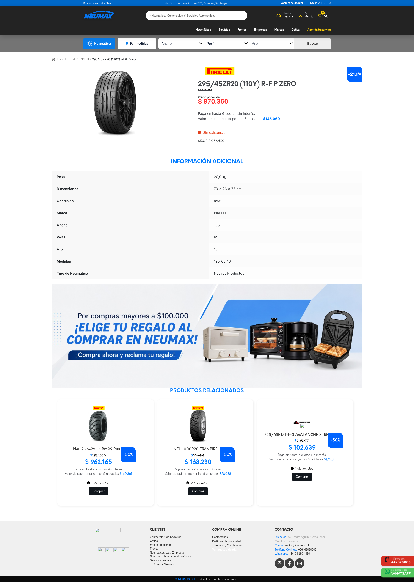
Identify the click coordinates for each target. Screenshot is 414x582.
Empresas (260, 29)
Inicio (60, 59)
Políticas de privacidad (226, 541)
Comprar (99, 491)
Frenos (242, 29)
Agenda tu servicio (319, 29)
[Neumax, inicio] (99, 15)
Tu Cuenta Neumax (162, 564)
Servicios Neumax (161, 560)
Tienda (72, 59)
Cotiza (296, 29)
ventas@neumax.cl (292, 3)
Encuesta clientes (161, 544)
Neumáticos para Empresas (167, 552)
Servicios (224, 29)
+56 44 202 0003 (319, 3)
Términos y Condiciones (227, 545)
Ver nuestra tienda (224, 549)
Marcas (279, 29)
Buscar (312, 43)
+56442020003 (307, 549)
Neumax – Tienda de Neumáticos (170, 556)
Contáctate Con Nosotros (165, 537)
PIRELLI (84, 59)
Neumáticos (203, 29)
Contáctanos (220, 537)
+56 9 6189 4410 (299, 553)
